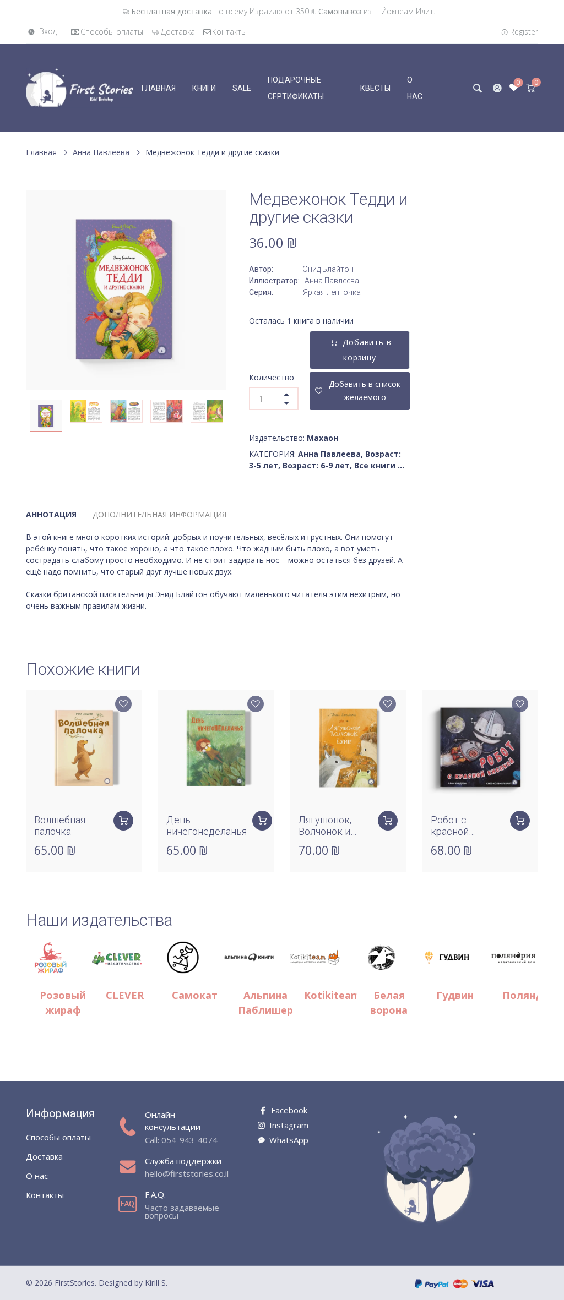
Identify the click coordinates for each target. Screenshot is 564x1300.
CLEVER (125, 995)
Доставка (178, 31)
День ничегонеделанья (206, 826)
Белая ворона (389, 1002)
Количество (271, 377)
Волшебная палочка (59, 826)
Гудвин (455, 995)
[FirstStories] (79, 87)
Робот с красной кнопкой (450, 831)
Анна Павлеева (102, 152)
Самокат (195, 995)
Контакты (229, 31)
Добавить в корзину (367, 350)
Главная (42, 152)
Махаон (322, 438)
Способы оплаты (111, 31)
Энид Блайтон (328, 269)
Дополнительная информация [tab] (159, 514)
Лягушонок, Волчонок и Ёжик (325, 831)
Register (524, 31)
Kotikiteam (332, 995)
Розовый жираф (63, 1002)
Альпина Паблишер (265, 1002)
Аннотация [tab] (51, 514)
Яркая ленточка (332, 292)
